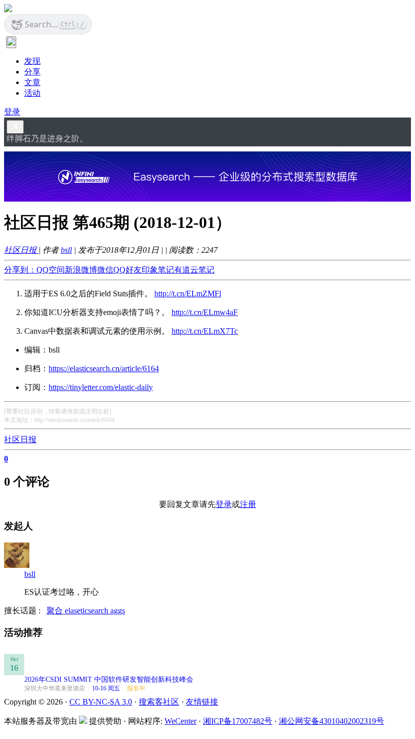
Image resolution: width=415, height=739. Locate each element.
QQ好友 (127, 269)
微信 (105, 269)
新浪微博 (81, 269)
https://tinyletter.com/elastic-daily (101, 387)
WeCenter (180, 721)
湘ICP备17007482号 (237, 721)
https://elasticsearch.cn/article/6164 (104, 368)
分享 (32, 71)
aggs (117, 610)
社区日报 (21, 250)
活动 (32, 93)
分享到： (20, 269)
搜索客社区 (159, 701)
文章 (32, 82)
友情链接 (202, 701)
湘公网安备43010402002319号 (331, 721)
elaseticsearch (87, 610)
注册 (248, 504)
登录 (12, 111)
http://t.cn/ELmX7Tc (205, 331)
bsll (66, 250)
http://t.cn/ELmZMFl (187, 293)
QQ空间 (50, 269)
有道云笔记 (194, 269)
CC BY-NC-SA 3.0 (100, 701)
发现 (32, 61)
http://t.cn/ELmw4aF (205, 312)
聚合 (56, 610)
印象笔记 (158, 269)
